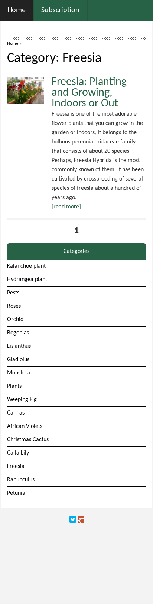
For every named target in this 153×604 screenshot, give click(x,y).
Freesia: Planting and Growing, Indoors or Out (89, 92)
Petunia (16, 493)
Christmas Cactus (28, 440)
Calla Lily (18, 453)
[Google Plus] (81, 519)
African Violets (24, 426)
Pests (13, 293)
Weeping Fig (22, 400)
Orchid (15, 320)
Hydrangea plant (27, 280)
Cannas (16, 413)
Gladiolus (18, 360)
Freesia (16, 466)
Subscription (60, 10)
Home (12, 44)
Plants (14, 386)
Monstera (18, 373)
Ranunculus (21, 480)
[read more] (66, 207)
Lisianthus (19, 346)
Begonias (18, 333)
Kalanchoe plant (26, 266)
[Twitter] (72, 519)
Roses (14, 306)
